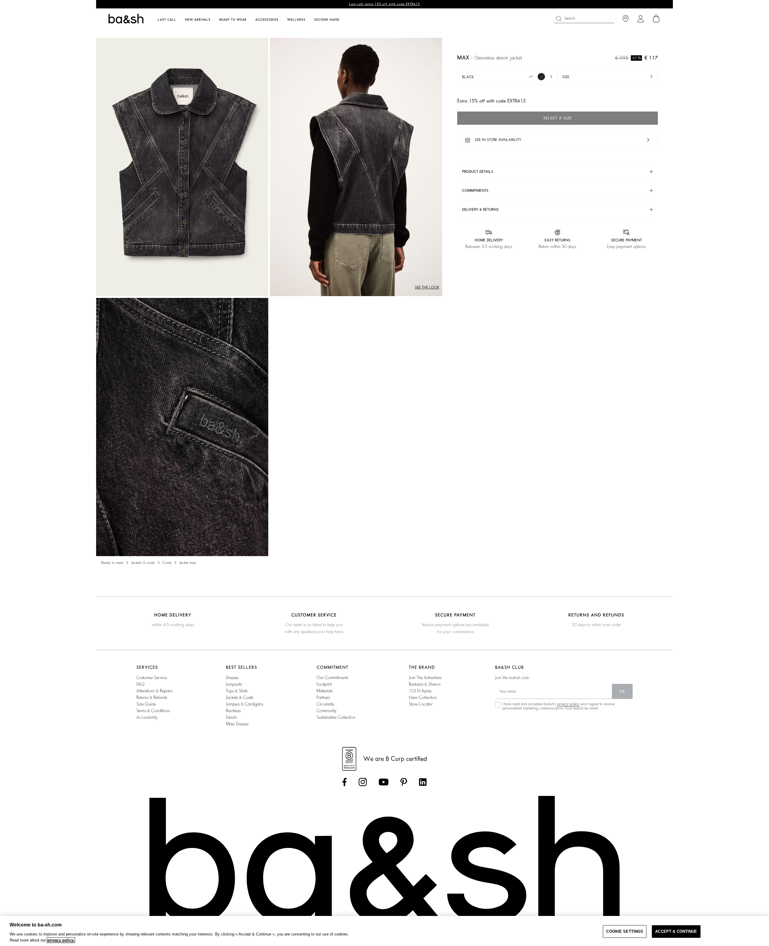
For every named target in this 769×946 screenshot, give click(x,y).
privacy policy (568, 704)
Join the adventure (425, 677)
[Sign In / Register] (640, 19)
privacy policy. (60, 940)
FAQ (140, 684)
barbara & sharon (425, 684)
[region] (384, 931)
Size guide (146, 704)
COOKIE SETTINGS (624, 931)
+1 (497, 77)
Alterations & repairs (154, 691)
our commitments (332, 677)
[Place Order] (656, 18)
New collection (423, 697)
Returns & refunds (151, 697)
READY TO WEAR (112, 563)
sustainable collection (336, 717)
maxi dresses (237, 724)
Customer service (151, 677)
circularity (325, 704)
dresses (232, 677)
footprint (324, 684)
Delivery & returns (480, 209)
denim (231, 717)
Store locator (421, 704)
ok (622, 691)
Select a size (557, 118)
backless (233, 711)
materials (325, 691)
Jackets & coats (143, 563)
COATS (167, 563)
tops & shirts (237, 691)
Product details (477, 171)
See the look (427, 287)
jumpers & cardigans (244, 704)
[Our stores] (625, 19)
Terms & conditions (153, 711)
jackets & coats (239, 697)
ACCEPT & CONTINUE (676, 931)
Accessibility (147, 717)
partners (323, 697)
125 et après (420, 691)
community (326, 711)
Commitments (475, 190)
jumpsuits (234, 684)
